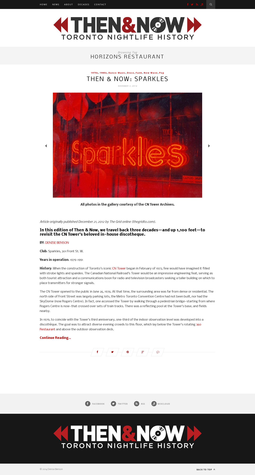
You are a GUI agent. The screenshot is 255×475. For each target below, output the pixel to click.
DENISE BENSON (57, 243)
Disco (130, 72)
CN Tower (119, 268)
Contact (100, 4)
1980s (103, 72)
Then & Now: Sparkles (128, 79)
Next (209, 146)
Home (43, 4)
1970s (94, 72)
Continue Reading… (55, 338)
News (55, 4)
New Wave (151, 72)
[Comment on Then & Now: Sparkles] (158, 352)
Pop (161, 72)
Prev (46, 146)
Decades (83, 4)
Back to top (205, 469)
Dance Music (116, 72)
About (68, 4)
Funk (139, 72)
